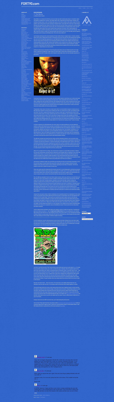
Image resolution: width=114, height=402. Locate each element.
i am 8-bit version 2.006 (87, 45)
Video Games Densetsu (26, 92)
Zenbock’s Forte (24, 99)
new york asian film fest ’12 (87, 161)
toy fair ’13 (84, 182)
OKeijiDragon (24, 67)
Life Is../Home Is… (47, 395)
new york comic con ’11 (87, 124)
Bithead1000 (24, 33)
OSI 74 (22, 68)
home (80, 8)
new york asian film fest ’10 (87, 96)
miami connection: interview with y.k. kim (86, 167)
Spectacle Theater (25, 80)
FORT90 (30, 3)
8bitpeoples (23, 29)
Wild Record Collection (26, 98)
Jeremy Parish (24, 52)
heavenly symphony (86, 104)
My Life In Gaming (25, 62)
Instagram (23, 16)
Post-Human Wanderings (26, 69)
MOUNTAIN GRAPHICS (26, 61)
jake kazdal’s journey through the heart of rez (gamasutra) (87, 34)
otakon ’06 (84, 51)
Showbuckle (24, 76)
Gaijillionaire (24, 46)
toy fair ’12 (84, 132)
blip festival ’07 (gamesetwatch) (85, 60)
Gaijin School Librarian (26, 47)
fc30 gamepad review (86, 203)
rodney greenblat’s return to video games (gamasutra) (87, 73)
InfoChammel (24, 51)
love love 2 (84, 62)
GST (22, 50)
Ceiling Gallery (24, 36)
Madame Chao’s (24, 58)
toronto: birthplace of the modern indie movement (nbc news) (87, 153)
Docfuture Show (24, 42)
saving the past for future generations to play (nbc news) (87, 143)
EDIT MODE (23, 45)
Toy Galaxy (23, 87)
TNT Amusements (25, 86)
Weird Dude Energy (25, 95)
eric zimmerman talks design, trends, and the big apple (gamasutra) (86, 38)
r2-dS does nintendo (86, 99)
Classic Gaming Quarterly (26, 38)
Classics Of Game (25, 37)
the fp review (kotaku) (86, 134)
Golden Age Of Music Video (25, 49)
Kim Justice (23, 55)
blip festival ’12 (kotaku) (87, 155)
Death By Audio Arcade (26, 23)
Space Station (24, 79)
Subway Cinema (24, 82)
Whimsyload (24, 97)
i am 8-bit (84, 31)
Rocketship (23, 71)
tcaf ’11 (83, 121)
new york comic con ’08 (87, 66)
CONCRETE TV (24, 24)
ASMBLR (23, 30)
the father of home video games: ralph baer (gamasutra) (87, 48)
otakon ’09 (84, 83)
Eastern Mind (24, 43)
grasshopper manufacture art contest (87, 119)
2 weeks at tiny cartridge (87, 92)
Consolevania (24, 39)
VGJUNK (23, 91)
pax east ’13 (84, 186)
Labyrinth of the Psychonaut (24, 57)
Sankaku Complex (25, 73)
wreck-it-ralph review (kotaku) (86, 175)
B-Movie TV (23, 31)
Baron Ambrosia (24, 32)
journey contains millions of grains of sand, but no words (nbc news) (87, 129)
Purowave (23, 70)
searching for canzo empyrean (86, 108)
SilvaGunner (24, 77)
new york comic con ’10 (87, 102)
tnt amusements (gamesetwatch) (85, 55)
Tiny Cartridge (24, 85)
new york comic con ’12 (87, 172)
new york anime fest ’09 (87, 84)
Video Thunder (24, 94)
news (84, 8)
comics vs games (85, 150)
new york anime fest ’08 (87, 70)
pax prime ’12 (85, 171)
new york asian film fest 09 (87, 81)
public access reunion (86, 110)
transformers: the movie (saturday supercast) (87, 195)
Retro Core (23, 72)
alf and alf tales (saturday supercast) (87, 192)
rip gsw (83, 126)
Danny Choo (24, 41)
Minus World (24, 60)
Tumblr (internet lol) (25, 19)
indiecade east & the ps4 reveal (87, 184)
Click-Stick (62, 306)
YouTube (23, 17)
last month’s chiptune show (72, 293)
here (75, 267)
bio (88, 8)
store (92, 8)
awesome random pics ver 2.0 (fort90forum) (86, 87)
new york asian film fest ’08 (87, 68)
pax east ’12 (84, 136)
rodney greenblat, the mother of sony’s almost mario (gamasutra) (87, 42)
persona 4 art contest (86, 78)
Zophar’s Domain (25, 100)
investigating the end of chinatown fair (87, 116)
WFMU (22, 96)
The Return (42, 397)
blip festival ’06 (85, 53)
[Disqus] (57, 333)
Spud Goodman (24, 81)
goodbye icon (85, 76)
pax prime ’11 (84, 123)
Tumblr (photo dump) (25, 18)
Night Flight (23, 66)
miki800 (23, 59)
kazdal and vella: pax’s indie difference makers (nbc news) (87, 147)
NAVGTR (23, 65)
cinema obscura (85, 201)
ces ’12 (83, 180)
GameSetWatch (24, 21)
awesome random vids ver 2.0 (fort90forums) (86, 90)
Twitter (22, 14)
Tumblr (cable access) (26, 20)
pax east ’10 (84, 94)
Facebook (23, 15)
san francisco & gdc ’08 (87, 64)
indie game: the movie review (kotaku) (86, 158)
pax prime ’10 (85, 100)
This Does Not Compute (26, 84)
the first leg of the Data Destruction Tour (66, 302)
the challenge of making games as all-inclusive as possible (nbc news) (87, 139)
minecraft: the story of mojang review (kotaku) (87, 178)
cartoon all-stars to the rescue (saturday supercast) (86, 198)
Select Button (24, 75)
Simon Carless (24, 78)
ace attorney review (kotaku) (86, 164)
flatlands (83, 106)
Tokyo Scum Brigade (25, 88)
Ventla (22, 90)
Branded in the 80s (25, 35)
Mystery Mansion (24, 64)
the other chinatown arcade (86, 113)
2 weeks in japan (85, 57)
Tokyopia (23, 89)
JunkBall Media (24, 53)
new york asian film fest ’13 (87, 189)
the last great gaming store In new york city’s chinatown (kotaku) (86, 206)
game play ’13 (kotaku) (86, 169)
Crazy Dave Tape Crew (26, 40)
